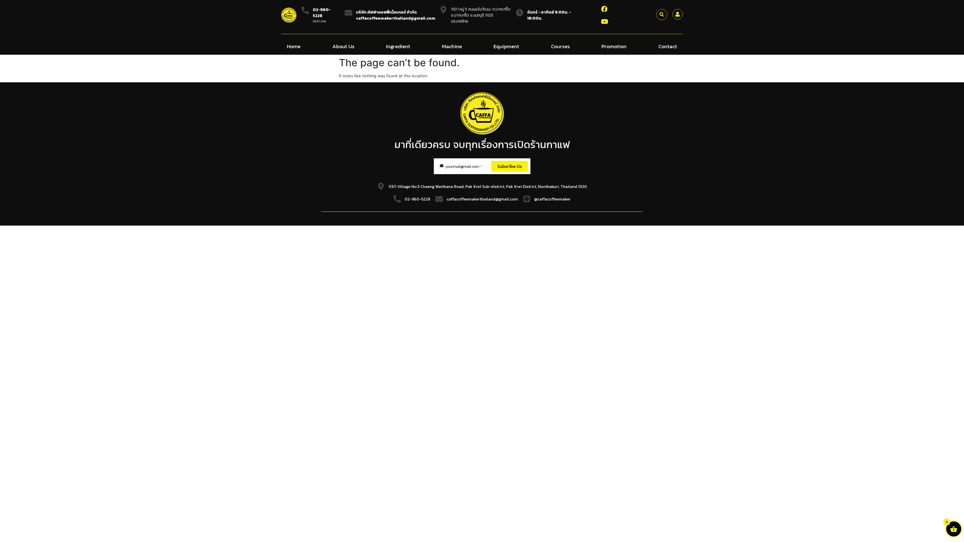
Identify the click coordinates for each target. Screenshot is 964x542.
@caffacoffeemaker (552, 199)
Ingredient (398, 46)
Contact (667, 46)
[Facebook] (604, 9)
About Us (343, 46)
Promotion (614, 46)
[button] (661, 14)
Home (293, 46)
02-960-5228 (322, 13)
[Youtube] (604, 21)
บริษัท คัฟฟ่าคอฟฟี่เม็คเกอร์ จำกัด (386, 12)
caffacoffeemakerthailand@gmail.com (482, 199)
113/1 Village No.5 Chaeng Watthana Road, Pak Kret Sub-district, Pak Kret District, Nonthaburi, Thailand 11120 (488, 186)
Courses (560, 46)
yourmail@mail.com (463, 166)
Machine (452, 46)
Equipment (506, 46)
